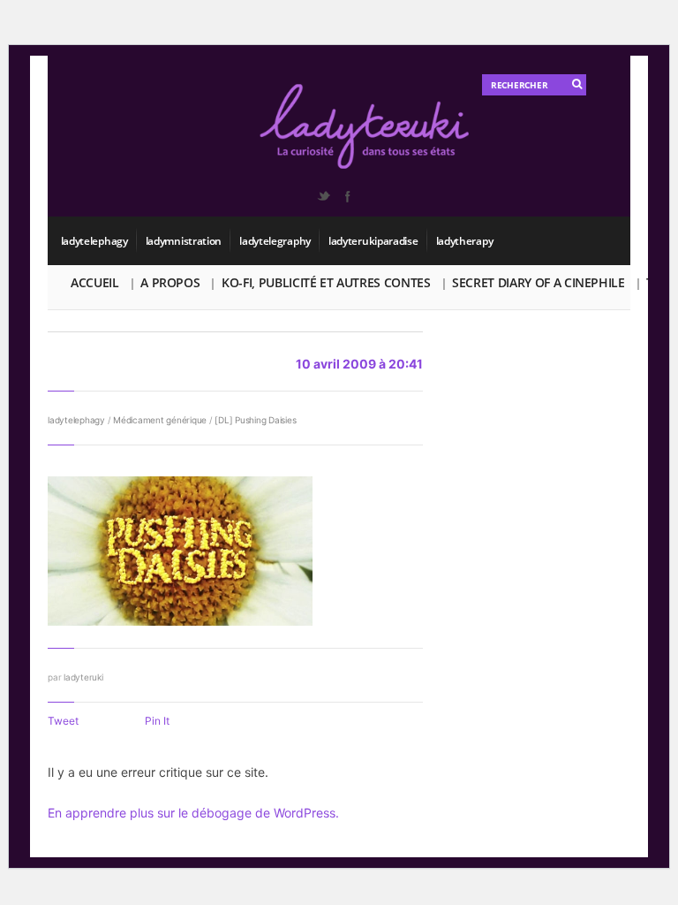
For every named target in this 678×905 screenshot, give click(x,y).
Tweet (63, 720)
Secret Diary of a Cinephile (538, 282)
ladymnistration (184, 240)
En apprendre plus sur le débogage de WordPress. (193, 812)
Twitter (323, 196)
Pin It (157, 720)
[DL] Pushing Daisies (255, 419)
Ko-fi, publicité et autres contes (326, 282)
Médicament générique (160, 419)
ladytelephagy (94, 240)
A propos (170, 282)
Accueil (95, 282)
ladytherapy (464, 240)
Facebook (347, 196)
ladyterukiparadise (373, 240)
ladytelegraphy (275, 240)
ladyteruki (83, 677)
